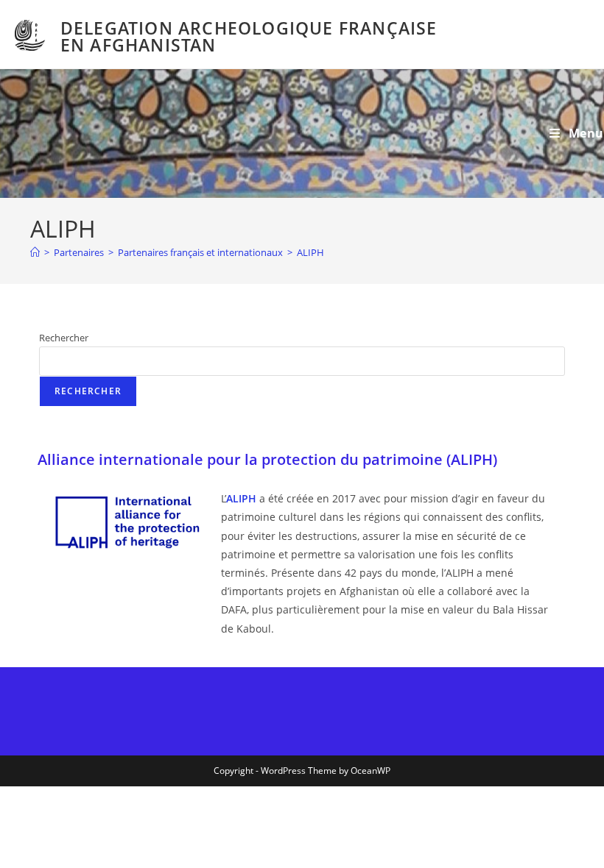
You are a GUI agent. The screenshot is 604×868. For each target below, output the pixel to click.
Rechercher (63, 337)
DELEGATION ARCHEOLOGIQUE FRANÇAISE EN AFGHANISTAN (249, 37)
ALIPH (310, 252)
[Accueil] (35, 252)
